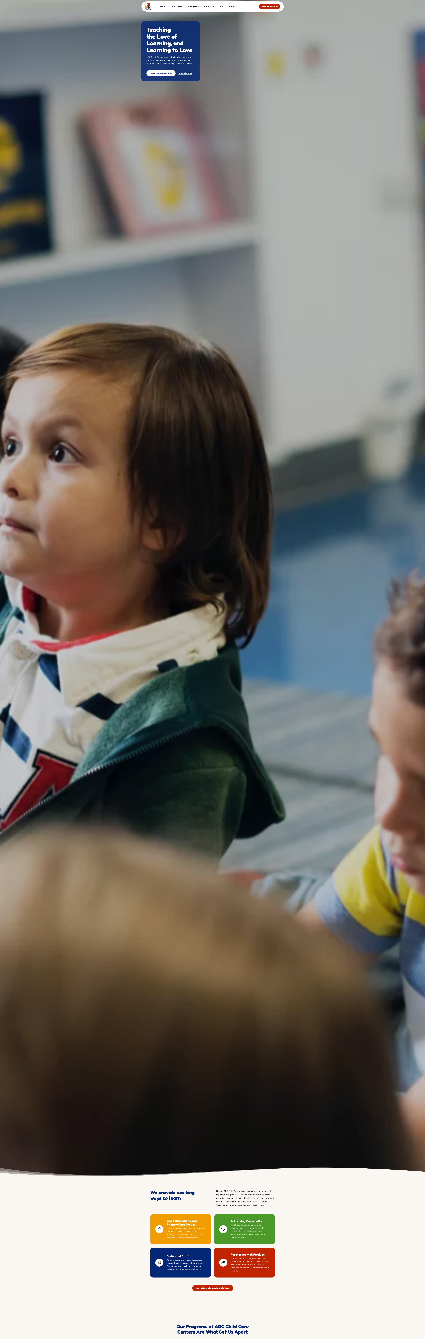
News (221, 6)
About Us (164, 6)
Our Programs (192, 6)
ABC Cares (177, 6)
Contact (232, 6)
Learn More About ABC (161, 73)
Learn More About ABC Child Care (212, 1288)
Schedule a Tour (270, 6)
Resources (209, 6)
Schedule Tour (185, 73)
